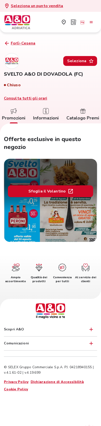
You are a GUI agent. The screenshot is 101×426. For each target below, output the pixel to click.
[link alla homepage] (21, 22)
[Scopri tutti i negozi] (64, 22)
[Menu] (91, 22)
